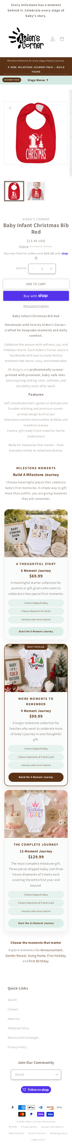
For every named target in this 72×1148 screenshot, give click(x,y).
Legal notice (38, 1139)
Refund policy (16, 1133)
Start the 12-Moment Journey (36, 923)
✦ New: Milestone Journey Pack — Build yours (36, 69)
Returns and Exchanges (23, 1037)
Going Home (37, 955)
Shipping (23, 246)
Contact (13, 1009)
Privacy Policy (17, 1047)
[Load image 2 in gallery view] (36, 191)
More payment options (36, 306)
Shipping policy (58, 1133)
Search (12, 1000)
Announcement (52, 950)
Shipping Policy (18, 1028)
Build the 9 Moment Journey (36, 777)
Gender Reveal (15, 955)
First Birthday (39, 961)
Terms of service (37, 1133)
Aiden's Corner (33, 1121)
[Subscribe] (56, 1074)
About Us (13, 1019)
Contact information (52, 1126)
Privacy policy (29, 1126)
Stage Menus (38, 79)
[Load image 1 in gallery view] (14, 191)
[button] (61, 39)
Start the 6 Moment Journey (36, 631)
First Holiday (56, 955)
